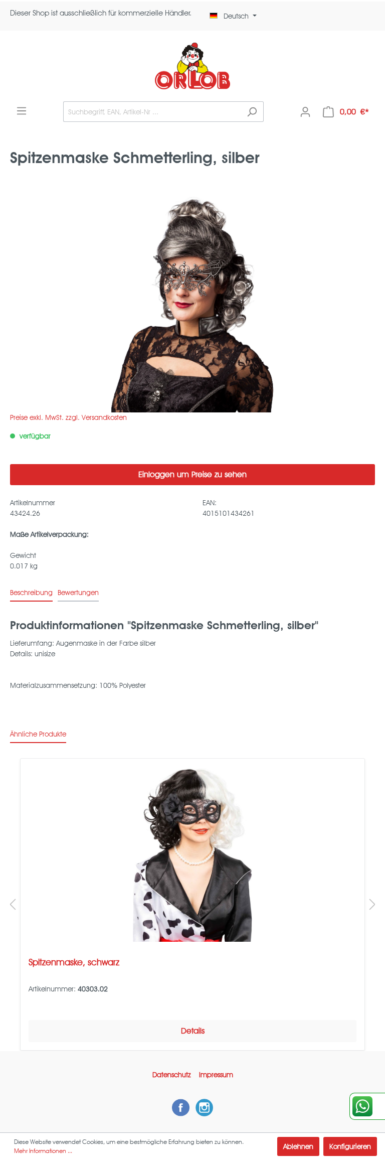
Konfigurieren (350, 1146)
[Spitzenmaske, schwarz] (192, 854)
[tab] (31, 593)
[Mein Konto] (305, 111)
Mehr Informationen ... (43, 1150)
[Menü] (21, 110)
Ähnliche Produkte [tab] (38, 734)
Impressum (216, 1075)
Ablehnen (298, 1146)
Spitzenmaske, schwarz (74, 962)
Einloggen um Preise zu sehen (192, 474)
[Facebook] (180, 1107)
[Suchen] (252, 111)
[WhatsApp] (367, 1106)
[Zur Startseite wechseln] (192, 66)
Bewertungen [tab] (78, 593)
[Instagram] (204, 1107)
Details (193, 1031)
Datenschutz (171, 1075)
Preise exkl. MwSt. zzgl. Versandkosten (68, 417)
